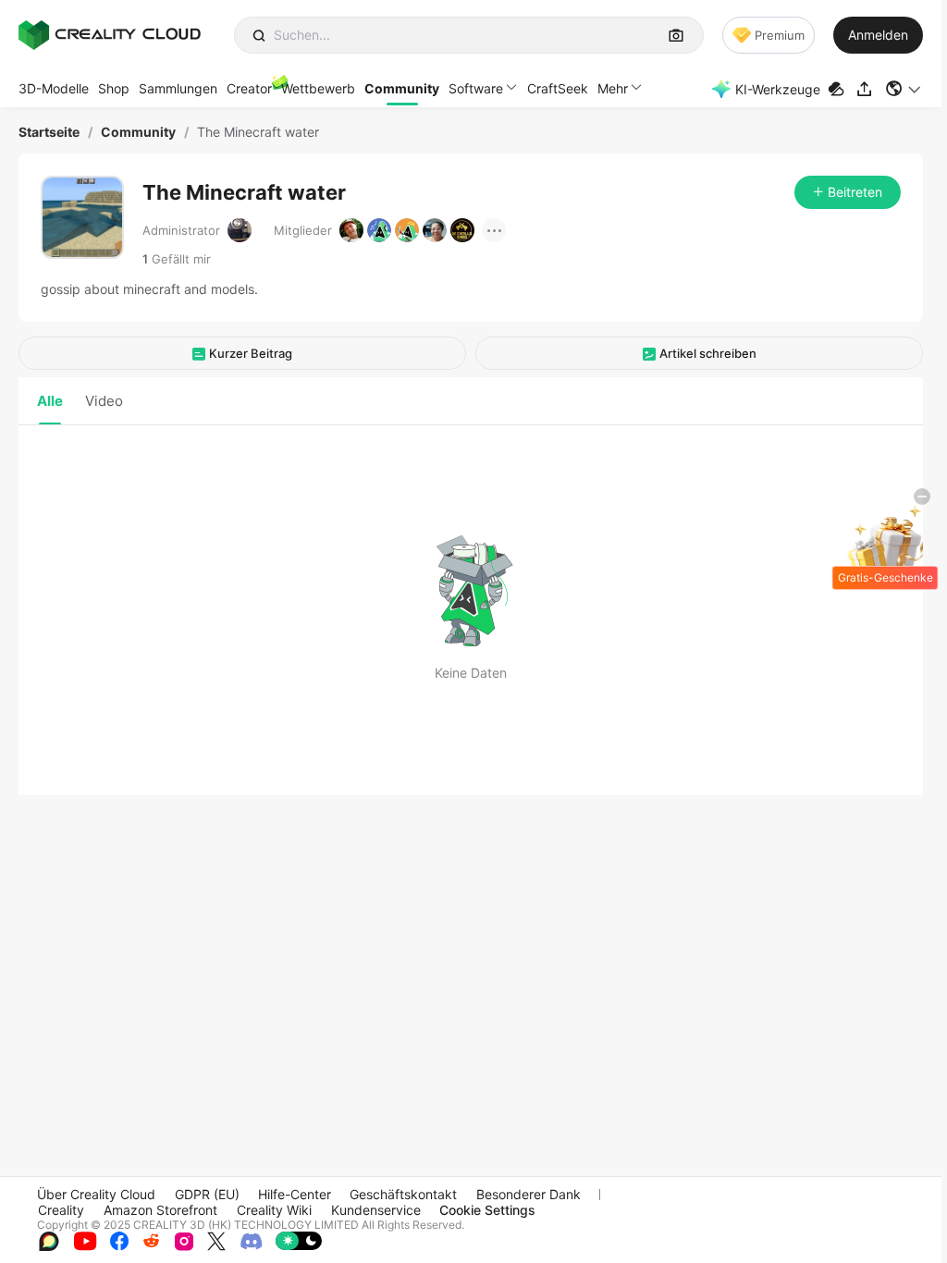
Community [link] (138, 132)
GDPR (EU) (207, 1194)
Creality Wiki (274, 1210)
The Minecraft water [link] (258, 132)
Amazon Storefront (160, 1210)
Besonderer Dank (528, 1194)
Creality (61, 1210)
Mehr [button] (612, 88)
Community (401, 88)
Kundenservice (376, 1210)
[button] (904, 89)
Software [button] (476, 88)
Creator (249, 88)
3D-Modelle (53, 88)
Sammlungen (178, 88)
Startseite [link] (49, 132)
